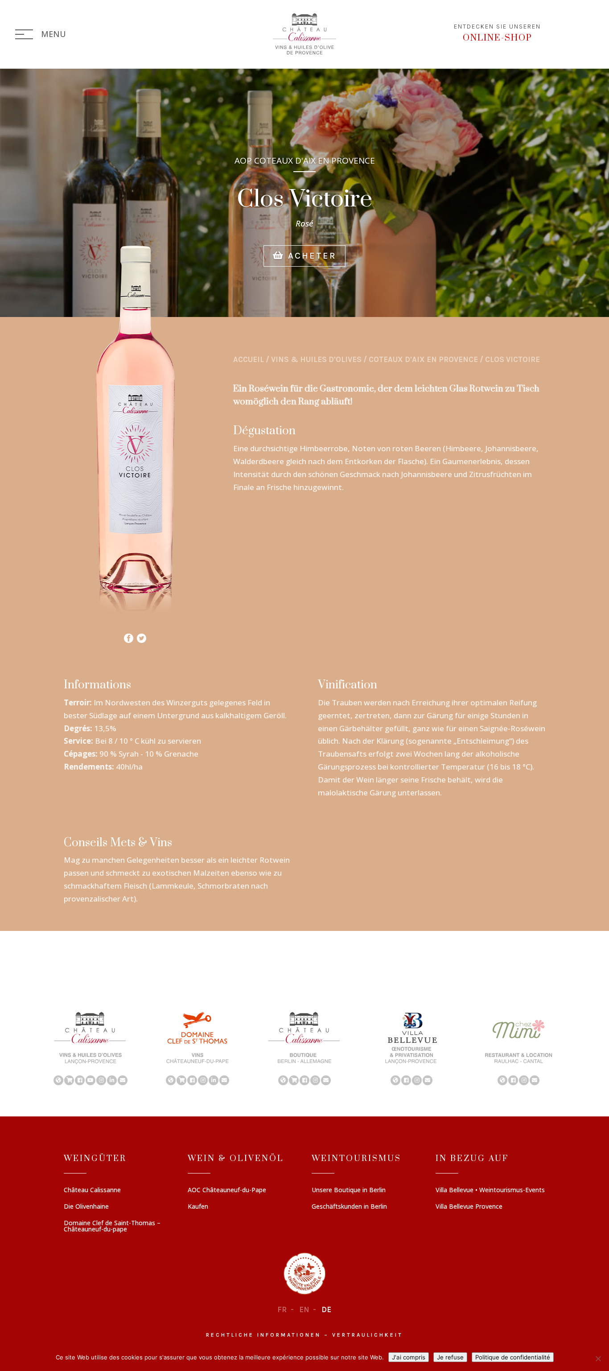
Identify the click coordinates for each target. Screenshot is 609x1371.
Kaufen (198, 1206)
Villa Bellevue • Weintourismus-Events (490, 1190)
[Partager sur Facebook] (128, 636)
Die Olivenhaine (86, 1206)
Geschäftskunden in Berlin (349, 1206)
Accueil (248, 359)
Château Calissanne (92, 1190)
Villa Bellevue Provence (469, 1206)
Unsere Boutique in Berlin (349, 1190)
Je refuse (450, 1357)
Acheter (310, 256)
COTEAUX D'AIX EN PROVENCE (423, 359)
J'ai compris (408, 1357)
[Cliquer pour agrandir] (135, 624)
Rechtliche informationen (263, 1335)
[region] (304, 1047)
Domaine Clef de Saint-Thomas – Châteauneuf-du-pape (112, 1226)
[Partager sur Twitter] (141, 636)
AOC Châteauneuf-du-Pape (227, 1190)
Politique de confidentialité (512, 1357)
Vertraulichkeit (367, 1335)
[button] (90, 1048)
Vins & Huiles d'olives (316, 359)
